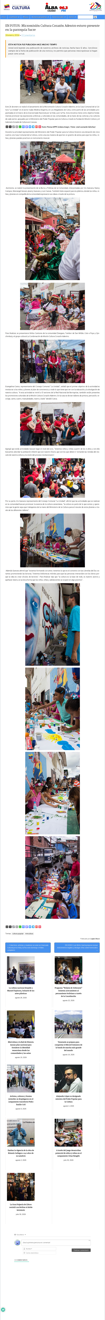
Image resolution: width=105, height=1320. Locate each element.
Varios (71, 17)
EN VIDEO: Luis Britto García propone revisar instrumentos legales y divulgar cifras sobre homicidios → (77, 947)
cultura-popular (17, 934)
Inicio (4, 17)
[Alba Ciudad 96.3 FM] (52, 7)
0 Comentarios (28, 35)
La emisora (13, 17)
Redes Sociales (58, 17)
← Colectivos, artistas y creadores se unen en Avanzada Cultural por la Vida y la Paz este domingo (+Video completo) (27, 947)
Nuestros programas (39, 17)
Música (25, 17)
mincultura (29, 934)
